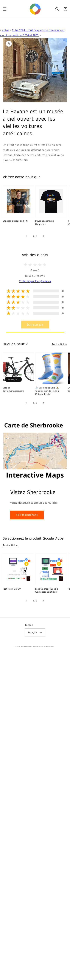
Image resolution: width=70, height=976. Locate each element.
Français (32, 632)
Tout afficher (59, 344)
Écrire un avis (35, 324)
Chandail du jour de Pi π (15, 221)
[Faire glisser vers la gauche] (27, 236)
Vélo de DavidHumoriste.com (13, 389)
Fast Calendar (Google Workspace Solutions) (46, 591)
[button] (5, 9)
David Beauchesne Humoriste (44, 223)
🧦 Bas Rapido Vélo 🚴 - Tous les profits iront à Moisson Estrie (48, 391)
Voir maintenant (27, 514)
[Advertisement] (35, 815)
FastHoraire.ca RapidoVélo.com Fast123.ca (37, 646)
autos (5, 30)
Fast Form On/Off (12, 589)
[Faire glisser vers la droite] (43, 236)
